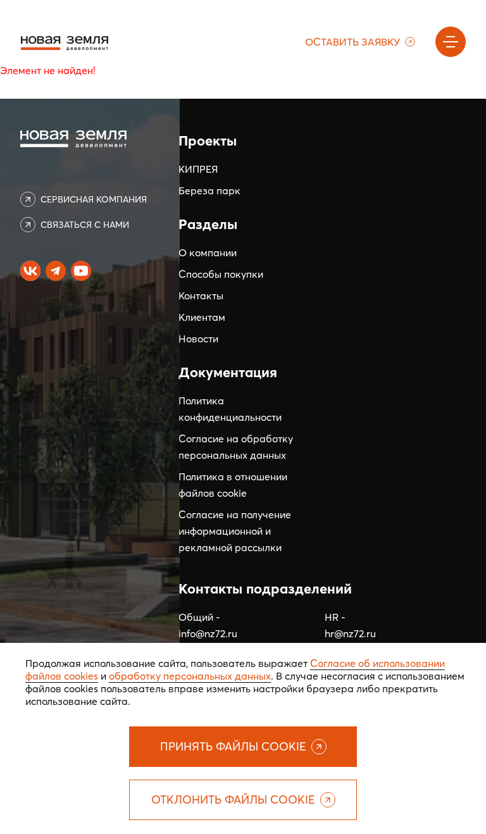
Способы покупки (220, 274)
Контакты (200, 295)
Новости (198, 338)
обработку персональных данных (190, 675)
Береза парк (209, 190)
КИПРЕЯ (198, 169)
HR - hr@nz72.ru (350, 625)
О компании (207, 252)
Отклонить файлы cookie (233, 799)
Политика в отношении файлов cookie (232, 484)
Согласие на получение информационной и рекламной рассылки (234, 531)
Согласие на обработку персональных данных (235, 446)
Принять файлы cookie (233, 746)
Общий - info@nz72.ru (207, 625)
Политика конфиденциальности (230, 408)
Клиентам (201, 317)
